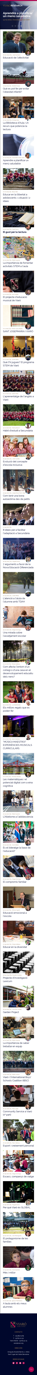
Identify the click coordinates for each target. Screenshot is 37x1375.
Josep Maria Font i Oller (18, 493)
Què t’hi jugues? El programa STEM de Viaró (18, 364)
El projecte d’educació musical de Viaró (15, 299)
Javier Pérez (15, 359)
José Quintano (16, 55)
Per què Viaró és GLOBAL (16, 1207)
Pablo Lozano (16, 1074)
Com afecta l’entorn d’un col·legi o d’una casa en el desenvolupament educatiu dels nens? (18, 671)
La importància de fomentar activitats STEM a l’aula (18, 264)
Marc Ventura (16, 1143)
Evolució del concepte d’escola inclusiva (15, 463)
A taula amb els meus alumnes (15, 1305)
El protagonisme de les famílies (15, 1240)
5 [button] (24, 26)
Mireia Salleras (16, 664)
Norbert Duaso (16, 85)
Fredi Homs (15, 229)
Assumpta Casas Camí (18, 157)
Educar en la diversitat (15, 947)
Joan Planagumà (16, 1235)
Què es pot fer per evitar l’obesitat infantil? (16, 90)
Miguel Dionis (16, 561)
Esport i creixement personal (18, 1145)
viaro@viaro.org (18, 1343)
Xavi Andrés (15, 294)
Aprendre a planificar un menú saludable (16, 162)
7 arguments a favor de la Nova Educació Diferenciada (18, 566)
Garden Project (11, 1012)
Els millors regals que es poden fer (16, 709)
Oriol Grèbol (15, 845)
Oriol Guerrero (16, 1269)
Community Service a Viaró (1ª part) (17, 1113)
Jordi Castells (16, 458)
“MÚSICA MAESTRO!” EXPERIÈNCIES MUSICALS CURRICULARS (17, 745)
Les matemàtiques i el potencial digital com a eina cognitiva (18, 782)
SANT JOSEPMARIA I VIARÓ (18, 331)
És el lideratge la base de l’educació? (16, 849)
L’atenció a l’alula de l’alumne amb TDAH (14, 600)
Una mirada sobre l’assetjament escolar (14, 634)
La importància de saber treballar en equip (16, 1045)
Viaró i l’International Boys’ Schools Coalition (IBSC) (17, 1079)
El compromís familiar (14, 881)
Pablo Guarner (16, 260)
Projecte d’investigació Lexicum (15, 979)
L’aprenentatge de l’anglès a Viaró (18, 398)
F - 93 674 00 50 (18, 1338)
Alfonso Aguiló (16, 910)
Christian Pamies (16, 776)
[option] (18, 15)
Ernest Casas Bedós (17, 328)
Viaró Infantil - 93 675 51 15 (18, 1340)
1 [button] (13, 26)
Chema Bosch (16, 427)
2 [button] (16, 26)
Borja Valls (15, 191)
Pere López (15, 1108)
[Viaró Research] (12, 5)
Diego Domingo (16, 629)
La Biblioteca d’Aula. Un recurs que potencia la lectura (16, 126)
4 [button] (21, 26)
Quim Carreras (16, 739)
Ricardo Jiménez (17, 975)
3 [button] (19, 26)
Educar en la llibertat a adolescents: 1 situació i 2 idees (16, 197)
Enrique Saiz (15, 120)
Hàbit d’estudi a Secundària (18, 430)
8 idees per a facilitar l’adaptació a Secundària (16, 531)
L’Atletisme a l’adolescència (18, 816)
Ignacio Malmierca (17, 1300)
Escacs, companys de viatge (18, 1176)
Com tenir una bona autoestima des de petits (16, 497)
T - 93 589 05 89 (18, 1336)
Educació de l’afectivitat (16, 57)
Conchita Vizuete (17, 1009)
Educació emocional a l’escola (15, 914)
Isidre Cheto (15, 393)
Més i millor (9, 1272)
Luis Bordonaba (16, 704)
